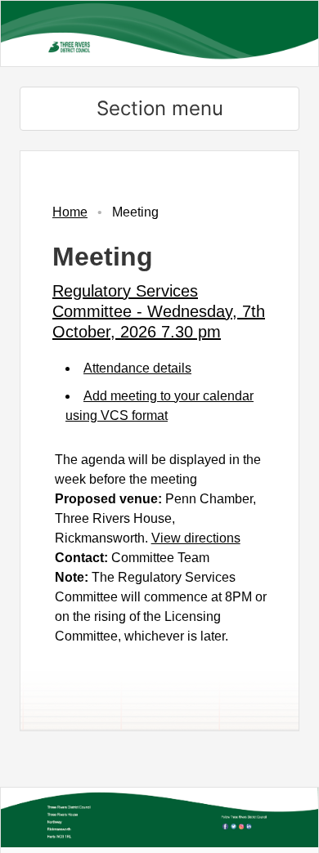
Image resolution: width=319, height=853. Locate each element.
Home (70, 212)
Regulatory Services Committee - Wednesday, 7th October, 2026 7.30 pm (158, 311)
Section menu (160, 108)
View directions (195, 538)
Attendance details (137, 368)
